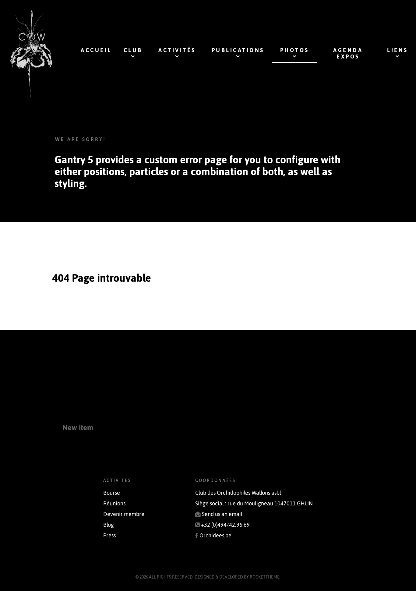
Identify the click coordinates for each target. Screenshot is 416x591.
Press (109, 536)
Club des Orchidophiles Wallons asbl (238, 493)
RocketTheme (265, 577)
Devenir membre (123, 514)
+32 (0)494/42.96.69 (225, 525)
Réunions (114, 504)
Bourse (111, 493)
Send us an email (222, 514)
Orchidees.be (215, 536)
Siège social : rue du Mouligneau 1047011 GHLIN (254, 504)
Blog (108, 525)
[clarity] (31, 53)
